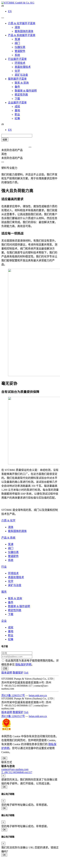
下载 (10, 614)
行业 (4, 566)
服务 (4, 591)
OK (4, 758)
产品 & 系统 (8, 537)
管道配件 (13, 556)
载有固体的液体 (17, 531)
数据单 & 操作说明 (19, 606)
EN (10, 11)
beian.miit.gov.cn (38, 695)
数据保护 (18, 672)
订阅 (5, 668)
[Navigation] (2, 17)
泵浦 (10, 544)
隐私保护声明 (23, 664)
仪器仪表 (13, 552)
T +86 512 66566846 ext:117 (16, 772)
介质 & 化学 (8, 520)
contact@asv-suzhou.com (14, 769)
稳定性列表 (14, 610)
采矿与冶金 (14, 585)
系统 (10, 560)
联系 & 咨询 (15, 598)
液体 (10, 527)
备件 (10, 602)
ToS (26, 672)
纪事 (10, 639)
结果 (5, 139)
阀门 (10, 548)
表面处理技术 (16, 577)
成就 (10, 627)
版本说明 (6, 672)
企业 (4, 620)
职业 (10, 635)
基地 (10, 631)
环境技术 (13, 573)
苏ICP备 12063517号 (13, 695)
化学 (10, 581)
